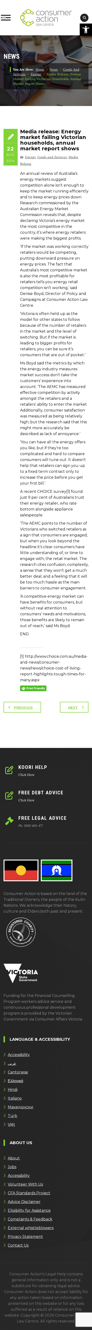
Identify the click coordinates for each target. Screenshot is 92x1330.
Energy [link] (30, 157)
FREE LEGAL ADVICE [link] (42, 818)
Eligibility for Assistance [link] (29, 1210)
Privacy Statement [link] (25, 1236)
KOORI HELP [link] (32, 767)
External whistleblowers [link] (31, 1228)
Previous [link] (23, 707)
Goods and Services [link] (52, 157)
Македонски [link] (20, 1107)
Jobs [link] (12, 1167)
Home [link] (40, 69)
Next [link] (73, 707)
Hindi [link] (12, 1089)
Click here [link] (26, 775)
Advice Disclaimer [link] (24, 1201)
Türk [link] (12, 1116)
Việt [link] (11, 1124)
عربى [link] (12, 1063)
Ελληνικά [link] (15, 1081)
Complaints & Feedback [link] (30, 1219)
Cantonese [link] (18, 1072)
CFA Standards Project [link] (29, 1193)
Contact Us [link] (18, 1245)
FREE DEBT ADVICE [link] (40, 793)
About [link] (14, 1158)
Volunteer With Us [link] (25, 1184)
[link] (86, 30)
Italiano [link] (15, 1098)
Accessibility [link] (19, 1055)
